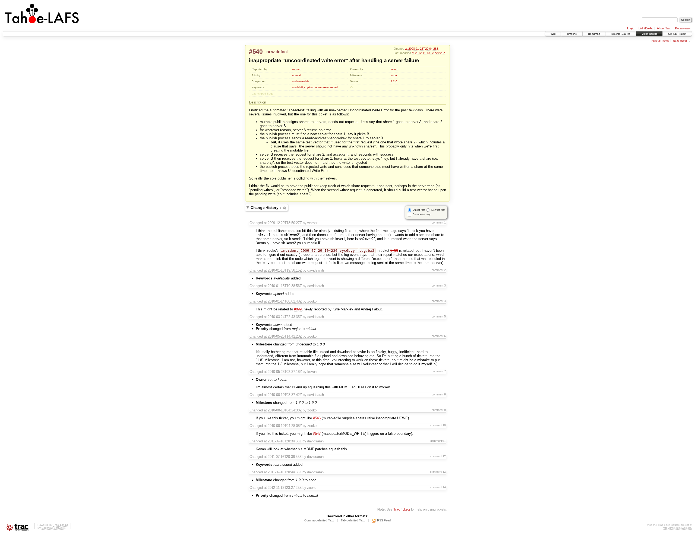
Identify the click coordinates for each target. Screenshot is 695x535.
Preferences (682, 28)
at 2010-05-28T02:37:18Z (283, 372)
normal (296, 75)
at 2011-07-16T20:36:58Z (283, 457)
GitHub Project (677, 33)
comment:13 (438, 471)
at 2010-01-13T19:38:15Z (283, 270)
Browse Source (620, 33)
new (270, 51)
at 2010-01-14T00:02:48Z (283, 301)
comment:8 (439, 394)
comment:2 (439, 270)
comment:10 (438, 425)
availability (298, 87)
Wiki (553, 33)
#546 (317, 418)
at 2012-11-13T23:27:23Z (428, 53)
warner (296, 69)
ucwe (318, 87)
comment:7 (439, 371)
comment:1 (439, 222)
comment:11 (438, 440)
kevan (394, 69)
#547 (317, 434)
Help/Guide (646, 28)
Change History (268, 208)
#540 (256, 51)
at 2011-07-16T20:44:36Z (283, 472)
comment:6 (439, 336)
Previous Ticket (659, 40)
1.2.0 (394, 81)
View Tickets (649, 33)
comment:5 (439, 316)
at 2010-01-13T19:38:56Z (283, 286)
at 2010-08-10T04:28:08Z (283, 426)
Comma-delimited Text (319, 520)
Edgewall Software (53, 527)
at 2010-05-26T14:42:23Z (283, 336)
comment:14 (438, 487)
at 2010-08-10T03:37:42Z (283, 395)
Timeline (572, 33)
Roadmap (594, 33)
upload (310, 87)
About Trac (664, 28)
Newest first (438, 210)
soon (394, 75)
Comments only (422, 214)
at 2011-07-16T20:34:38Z (283, 441)
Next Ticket (680, 40)
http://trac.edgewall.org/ (677, 527)
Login (630, 28)
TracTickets (401, 509)
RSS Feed (384, 520)
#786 (394, 250)
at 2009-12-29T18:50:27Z (283, 223)
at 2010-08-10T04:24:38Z (283, 410)
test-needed (330, 87)
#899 (298, 309)
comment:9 (439, 409)
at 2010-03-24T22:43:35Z (283, 317)
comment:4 (439, 301)
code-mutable (300, 81)
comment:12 (438, 456)
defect (282, 51)
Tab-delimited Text (353, 520)
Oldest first (419, 210)
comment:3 (439, 285)
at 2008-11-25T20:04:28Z (421, 48)
